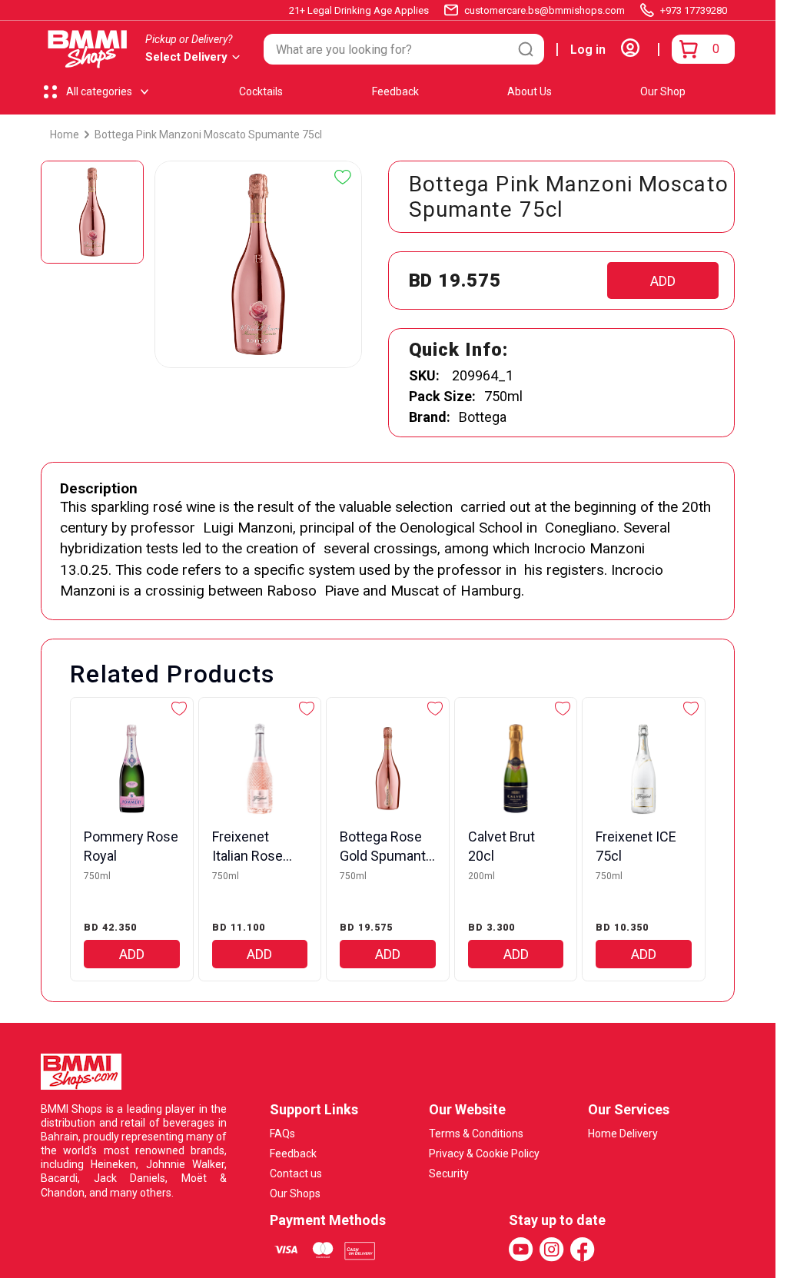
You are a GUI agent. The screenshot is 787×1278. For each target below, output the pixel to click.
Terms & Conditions (476, 1133)
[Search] (525, 49)
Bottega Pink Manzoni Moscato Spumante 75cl (208, 134)
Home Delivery (623, 1133)
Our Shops (295, 1193)
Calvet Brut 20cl (501, 846)
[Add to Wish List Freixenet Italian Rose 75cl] (306, 708)
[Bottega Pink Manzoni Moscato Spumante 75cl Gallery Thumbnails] (92, 212)
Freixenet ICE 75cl (636, 846)
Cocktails (261, 91)
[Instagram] (552, 1249)
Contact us (296, 1173)
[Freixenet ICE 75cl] (644, 769)
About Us (529, 91)
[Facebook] (582, 1249)
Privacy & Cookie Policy (484, 1153)
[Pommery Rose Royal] (132, 769)
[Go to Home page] (87, 49)
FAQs (282, 1133)
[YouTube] (521, 1249)
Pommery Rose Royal (131, 846)
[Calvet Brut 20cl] (516, 769)
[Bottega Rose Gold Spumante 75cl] (388, 769)
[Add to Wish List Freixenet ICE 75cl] (691, 708)
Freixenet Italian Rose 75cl (247, 846)
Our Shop (663, 91)
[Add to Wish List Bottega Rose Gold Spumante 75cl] (435, 708)
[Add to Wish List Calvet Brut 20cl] (562, 708)
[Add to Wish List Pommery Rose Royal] (179, 708)
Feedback (395, 91)
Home (64, 134)
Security (449, 1173)
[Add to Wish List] (342, 177)
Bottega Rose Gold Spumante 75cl (386, 846)
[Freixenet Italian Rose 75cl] (260, 769)
